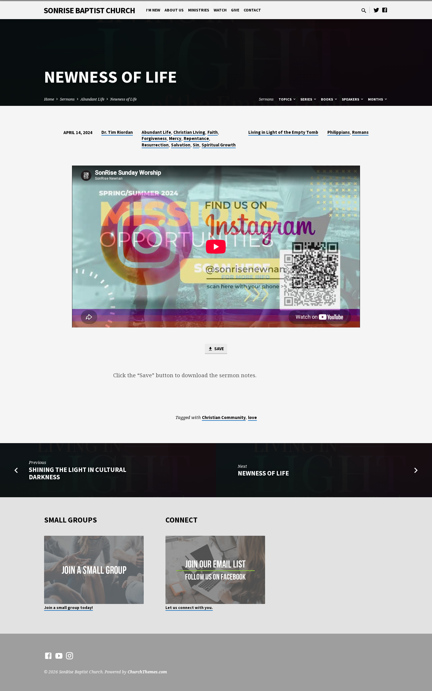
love (252, 417)
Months (376, 99)
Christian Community (224, 417)
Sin (196, 145)
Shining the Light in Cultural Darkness (77, 473)
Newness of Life (123, 99)
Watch (220, 10)
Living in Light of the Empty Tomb (283, 132)
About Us (174, 10)
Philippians (338, 132)
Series (306, 99)
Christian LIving (189, 132)
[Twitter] (376, 10)
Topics (285, 99)
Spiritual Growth (219, 145)
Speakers (351, 99)
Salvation (180, 145)
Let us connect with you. (189, 607)
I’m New (153, 10)
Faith (212, 132)
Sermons (67, 99)
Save (218, 348)
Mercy (175, 138)
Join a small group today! (68, 607)
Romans (360, 132)
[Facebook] (384, 10)
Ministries (198, 10)
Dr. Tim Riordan (117, 132)
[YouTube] (59, 655)
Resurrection (155, 145)
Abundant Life (92, 99)
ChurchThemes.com (147, 672)
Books (327, 99)
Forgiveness (154, 138)
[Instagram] (69, 655)
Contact (252, 10)
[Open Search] (364, 10)
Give (235, 10)
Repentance (196, 138)
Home (49, 99)
